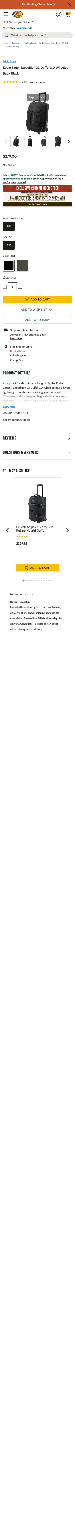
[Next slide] (67, 530)
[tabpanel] (37, 528)
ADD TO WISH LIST (34, 310)
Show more (9, 406)
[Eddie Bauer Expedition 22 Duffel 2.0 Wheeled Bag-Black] (16, 141)
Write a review (37, 82)
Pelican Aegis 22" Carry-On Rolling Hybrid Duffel (34, 528)
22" (9, 245)
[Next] (68, 141)
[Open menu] (6, 14)
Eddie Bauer (9, 61)
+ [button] (20, 286)
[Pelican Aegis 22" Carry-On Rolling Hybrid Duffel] (37, 501)
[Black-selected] (9, 266)
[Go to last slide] (7, 530)
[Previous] (6, 141)
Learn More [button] (16, 338)
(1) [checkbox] (31, 536)
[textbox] (12, 286)
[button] (69, 4)
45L (8, 226)
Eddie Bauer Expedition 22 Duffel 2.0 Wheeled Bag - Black (35, 70)
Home (6, 43)
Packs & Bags (30, 43)
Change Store (17, 360)
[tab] (23, 580)
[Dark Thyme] (22, 266)
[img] (68, 14)
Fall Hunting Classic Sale (37, 4)
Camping (16, 43)
